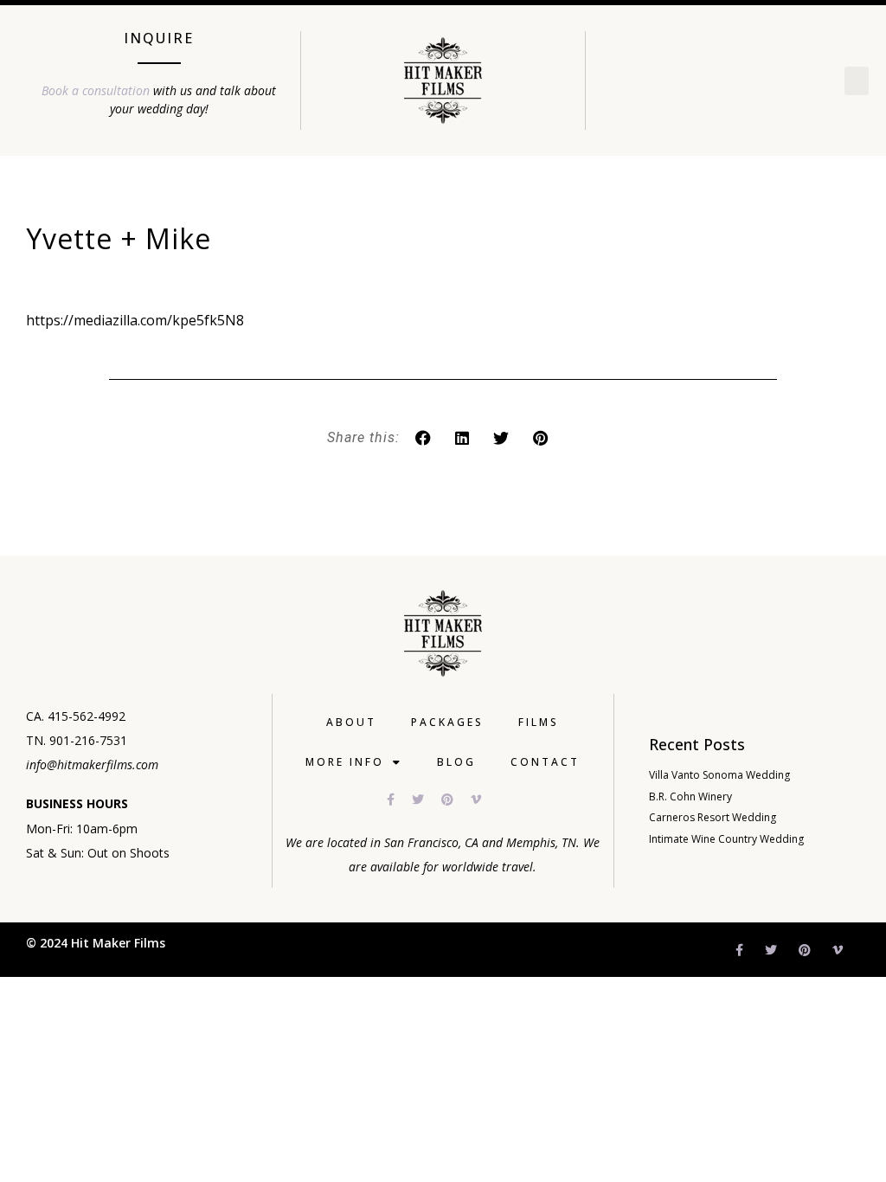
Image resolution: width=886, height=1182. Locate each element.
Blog (456, 762)
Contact (545, 762)
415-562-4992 (86, 716)
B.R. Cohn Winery (690, 796)
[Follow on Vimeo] (484, 799)
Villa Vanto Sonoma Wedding (719, 775)
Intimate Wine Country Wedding (726, 839)
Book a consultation (96, 90)
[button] (856, 81)
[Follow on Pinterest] (456, 799)
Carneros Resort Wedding (712, 817)
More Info (344, 762)
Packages (447, 722)
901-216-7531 (88, 740)
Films (538, 722)
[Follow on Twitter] (426, 799)
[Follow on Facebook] (399, 799)
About (351, 722)
